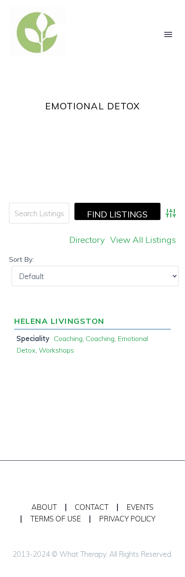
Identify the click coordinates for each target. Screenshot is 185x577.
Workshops (56, 350)
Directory (87, 239)
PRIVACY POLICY (127, 519)
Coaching (68, 338)
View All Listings (143, 239)
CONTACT (91, 507)
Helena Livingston (59, 321)
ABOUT (44, 507)
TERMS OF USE (55, 519)
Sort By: (21, 259)
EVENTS (140, 507)
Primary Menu (168, 34)
